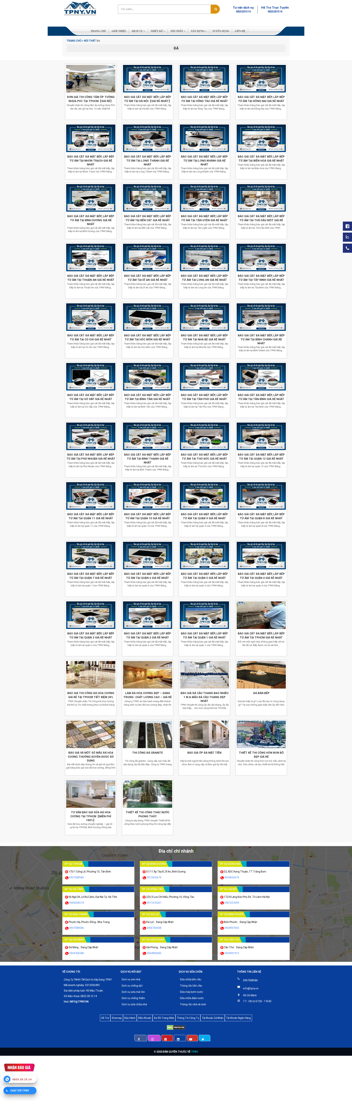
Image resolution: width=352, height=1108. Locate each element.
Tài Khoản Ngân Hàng (238, 1017)
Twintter (204, 1038)
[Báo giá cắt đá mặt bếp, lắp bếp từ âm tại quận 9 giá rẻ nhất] (204, 496)
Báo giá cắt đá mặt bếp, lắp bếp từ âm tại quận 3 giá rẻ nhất (90, 635)
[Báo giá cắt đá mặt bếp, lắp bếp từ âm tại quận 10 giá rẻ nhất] (147, 496)
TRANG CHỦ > (75, 40)
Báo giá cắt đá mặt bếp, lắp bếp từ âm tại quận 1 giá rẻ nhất (204, 635)
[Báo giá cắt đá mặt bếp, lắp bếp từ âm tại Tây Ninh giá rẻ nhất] (261, 257)
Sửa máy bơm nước (191, 991)
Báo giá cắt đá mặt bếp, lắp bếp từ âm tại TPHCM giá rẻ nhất (261, 635)
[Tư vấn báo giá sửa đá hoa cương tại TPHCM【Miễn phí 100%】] (90, 794)
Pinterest (167, 1038)
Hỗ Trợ (105, 1017)
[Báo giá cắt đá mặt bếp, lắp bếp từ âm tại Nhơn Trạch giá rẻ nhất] (90, 138)
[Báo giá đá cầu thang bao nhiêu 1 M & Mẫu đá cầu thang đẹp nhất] (204, 675)
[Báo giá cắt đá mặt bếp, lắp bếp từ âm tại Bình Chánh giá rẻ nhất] (261, 317)
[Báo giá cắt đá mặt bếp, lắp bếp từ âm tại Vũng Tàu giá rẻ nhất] (204, 78)
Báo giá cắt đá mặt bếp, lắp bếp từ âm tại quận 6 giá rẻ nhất (147, 575)
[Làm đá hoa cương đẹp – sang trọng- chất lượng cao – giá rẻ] (147, 675)
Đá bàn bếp (261, 693)
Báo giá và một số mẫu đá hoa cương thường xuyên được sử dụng (91, 756)
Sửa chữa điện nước (192, 998)
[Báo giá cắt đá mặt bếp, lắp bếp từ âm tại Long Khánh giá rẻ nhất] (204, 138)
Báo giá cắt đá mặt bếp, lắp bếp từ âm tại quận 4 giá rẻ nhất (261, 575)
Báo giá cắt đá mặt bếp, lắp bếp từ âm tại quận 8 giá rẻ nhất (261, 516)
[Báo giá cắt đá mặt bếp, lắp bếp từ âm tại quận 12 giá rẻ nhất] (261, 436)
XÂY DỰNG (199, 31)
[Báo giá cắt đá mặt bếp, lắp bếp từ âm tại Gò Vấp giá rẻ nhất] (90, 376)
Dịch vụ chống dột (132, 985)
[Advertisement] (110, 1081)
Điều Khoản (144, 1017)
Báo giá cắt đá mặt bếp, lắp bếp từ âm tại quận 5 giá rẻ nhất (204, 575)
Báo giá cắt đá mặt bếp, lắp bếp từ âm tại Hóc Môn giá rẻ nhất (147, 337)
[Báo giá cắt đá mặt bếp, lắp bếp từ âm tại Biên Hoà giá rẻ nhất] (261, 138)
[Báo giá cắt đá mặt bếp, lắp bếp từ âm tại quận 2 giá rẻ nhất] (147, 615)
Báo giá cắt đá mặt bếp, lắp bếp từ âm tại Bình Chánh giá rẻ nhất (261, 339)
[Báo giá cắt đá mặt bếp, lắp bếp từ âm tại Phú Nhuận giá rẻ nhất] (90, 436)
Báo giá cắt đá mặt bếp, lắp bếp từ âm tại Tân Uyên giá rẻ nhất (204, 218)
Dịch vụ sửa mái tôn (133, 991)
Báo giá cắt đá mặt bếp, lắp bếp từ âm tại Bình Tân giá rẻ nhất (147, 397)
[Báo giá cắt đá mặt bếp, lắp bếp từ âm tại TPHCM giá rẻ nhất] (261, 615)
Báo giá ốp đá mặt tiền (204, 752)
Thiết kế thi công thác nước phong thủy (147, 814)
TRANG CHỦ (98, 31)
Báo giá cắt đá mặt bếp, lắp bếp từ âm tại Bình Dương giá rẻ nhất (90, 220)
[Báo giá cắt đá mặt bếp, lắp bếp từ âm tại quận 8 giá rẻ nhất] (261, 496)
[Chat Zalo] (347, 237)
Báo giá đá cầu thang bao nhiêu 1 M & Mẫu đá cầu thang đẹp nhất (204, 697)
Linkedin (180, 1038)
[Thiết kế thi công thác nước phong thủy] (147, 794)
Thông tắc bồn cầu (191, 985)
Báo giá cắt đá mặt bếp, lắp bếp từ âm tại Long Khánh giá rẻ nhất (204, 160)
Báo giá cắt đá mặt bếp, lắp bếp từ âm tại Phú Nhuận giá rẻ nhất (90, 456)
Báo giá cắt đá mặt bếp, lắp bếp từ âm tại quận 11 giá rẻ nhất (90, 516)
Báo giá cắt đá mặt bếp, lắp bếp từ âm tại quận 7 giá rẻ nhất (90, 575)
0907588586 (76, 877)
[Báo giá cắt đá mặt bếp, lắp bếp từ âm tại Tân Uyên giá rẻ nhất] (204, 198)
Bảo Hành (129, 1017)
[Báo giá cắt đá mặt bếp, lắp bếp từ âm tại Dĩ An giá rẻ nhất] (147, 257)
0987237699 (231, 902)
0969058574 (76, 902)
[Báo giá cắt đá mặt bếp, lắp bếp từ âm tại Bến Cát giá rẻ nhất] (147, 198)
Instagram (154, 1038)
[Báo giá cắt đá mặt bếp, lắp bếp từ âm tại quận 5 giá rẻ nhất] (204, 555)
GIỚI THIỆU (119, 31)
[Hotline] (347, 248)
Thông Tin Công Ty (188, 1017)
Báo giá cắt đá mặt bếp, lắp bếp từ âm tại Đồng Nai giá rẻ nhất (261, 99)
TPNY (194, 1051)
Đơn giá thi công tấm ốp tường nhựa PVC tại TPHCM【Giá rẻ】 (91, 99)
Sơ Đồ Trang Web (164, 1017)
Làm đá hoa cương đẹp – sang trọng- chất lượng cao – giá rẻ (147, 695)
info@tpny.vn (250, 988)
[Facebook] (347, 226)
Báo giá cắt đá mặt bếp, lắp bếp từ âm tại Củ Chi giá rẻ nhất (90, 337)
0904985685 (154, 953)
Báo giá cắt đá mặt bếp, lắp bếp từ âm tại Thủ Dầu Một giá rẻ (261, 218)
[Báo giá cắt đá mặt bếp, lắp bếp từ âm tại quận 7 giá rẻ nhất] (90, 555)
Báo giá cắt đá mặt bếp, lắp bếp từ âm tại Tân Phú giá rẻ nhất (204, 397)
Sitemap (117, 1017)
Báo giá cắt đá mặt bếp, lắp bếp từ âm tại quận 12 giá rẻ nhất (261, 456)
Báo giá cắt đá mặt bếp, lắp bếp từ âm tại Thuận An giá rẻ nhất (90, 277)
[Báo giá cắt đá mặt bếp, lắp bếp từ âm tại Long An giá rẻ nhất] (204, 257)
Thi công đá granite (147, 752)
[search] (215, 9)
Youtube (192, 1038)
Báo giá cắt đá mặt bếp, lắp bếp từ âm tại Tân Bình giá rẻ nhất (261, 397)
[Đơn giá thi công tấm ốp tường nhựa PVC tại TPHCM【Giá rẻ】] (90, 78)
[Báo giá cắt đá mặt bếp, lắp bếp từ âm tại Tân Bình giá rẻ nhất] (261, 376)
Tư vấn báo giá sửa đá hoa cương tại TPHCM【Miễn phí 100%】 (90, 816)
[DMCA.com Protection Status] (176, 1028)
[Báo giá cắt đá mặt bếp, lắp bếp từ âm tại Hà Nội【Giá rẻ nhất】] (147, 78)
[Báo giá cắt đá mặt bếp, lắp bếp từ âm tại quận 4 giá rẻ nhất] (261, 555)
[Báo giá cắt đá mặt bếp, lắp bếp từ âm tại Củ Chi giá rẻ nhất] (90, 317)
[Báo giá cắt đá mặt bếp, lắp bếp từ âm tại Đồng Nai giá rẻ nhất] (261, 78)
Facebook (140, 1038)
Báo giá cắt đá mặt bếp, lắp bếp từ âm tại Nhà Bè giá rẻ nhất (204, 337)
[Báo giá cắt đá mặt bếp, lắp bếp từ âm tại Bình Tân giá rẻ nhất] (147, 376)
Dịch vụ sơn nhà (131, 979)
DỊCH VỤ (138, 31)
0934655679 (231, 877)
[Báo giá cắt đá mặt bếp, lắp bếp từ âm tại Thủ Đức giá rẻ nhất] (204, 436)
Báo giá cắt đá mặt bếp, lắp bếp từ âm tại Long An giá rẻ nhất (204, 277)
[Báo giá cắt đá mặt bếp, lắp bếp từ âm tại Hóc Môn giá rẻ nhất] (147, 317)
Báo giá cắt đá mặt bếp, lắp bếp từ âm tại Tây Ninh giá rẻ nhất (261, 277)
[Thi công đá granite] (147, 734)
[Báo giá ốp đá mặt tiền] (204, 734)
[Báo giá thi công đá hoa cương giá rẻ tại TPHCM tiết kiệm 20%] (90, 675)
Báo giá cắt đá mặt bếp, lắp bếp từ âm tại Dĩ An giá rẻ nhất (147, 277)
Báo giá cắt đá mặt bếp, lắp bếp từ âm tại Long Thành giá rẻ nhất (147, 160)
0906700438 (154, 927)
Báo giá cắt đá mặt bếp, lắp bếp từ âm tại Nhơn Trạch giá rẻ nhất (90, 160)
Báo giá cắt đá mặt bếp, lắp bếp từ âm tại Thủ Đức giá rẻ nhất (204, 456)
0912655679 (154, 877)
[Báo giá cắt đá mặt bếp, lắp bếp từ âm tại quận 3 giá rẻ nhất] (90, 615)
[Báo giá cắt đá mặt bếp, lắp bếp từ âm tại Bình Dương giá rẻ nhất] (90, 198)
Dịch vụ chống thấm (133, 998)
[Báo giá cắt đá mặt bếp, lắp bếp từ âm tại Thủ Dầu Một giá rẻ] (261, 198)
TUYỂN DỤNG (220, 31)
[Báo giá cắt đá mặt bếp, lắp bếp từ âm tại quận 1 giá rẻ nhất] (204, 615)
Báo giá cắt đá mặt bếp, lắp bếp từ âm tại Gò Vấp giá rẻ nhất (90, 397)
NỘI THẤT (177, 31)
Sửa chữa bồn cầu (190, 979)
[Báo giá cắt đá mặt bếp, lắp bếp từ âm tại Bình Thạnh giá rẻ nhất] (147, 436)
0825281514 (243, 11)
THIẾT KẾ (158, 31)
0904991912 (231, 953)
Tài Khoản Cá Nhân (212, 1017)
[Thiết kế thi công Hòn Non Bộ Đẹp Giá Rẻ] (261, 734)
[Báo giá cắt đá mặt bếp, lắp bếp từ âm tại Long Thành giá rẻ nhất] (147, 138)
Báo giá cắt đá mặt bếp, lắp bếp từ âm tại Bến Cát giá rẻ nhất (147, 218)
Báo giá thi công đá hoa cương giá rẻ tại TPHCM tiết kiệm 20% (90, 695)
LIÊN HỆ (240, 31)
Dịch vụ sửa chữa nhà (134, 1004)
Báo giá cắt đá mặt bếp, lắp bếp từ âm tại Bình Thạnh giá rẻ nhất (147, 458)
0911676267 (154, 902)
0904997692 (231, 927)
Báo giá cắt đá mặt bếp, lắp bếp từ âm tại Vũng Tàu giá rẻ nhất (204, 99)
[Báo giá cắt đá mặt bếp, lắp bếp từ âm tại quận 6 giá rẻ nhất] (147, 555)
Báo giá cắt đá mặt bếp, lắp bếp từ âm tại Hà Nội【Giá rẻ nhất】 (147, 99)
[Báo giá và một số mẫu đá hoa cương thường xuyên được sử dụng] (90, 734)
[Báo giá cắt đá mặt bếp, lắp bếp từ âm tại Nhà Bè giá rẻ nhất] (204, 317)
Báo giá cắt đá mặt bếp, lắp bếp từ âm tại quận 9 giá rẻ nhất (204, 516)
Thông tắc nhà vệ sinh (193, 1004)
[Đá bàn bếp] (261, 675)
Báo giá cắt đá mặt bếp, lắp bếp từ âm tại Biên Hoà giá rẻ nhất (261, 158)
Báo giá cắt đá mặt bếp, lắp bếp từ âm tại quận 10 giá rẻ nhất (147, 516)
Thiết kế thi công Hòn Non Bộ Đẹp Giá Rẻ (261, 754)
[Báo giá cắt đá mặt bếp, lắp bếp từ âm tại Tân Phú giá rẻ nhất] (204, 376)
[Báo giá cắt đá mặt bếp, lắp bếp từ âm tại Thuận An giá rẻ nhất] (90, 257)
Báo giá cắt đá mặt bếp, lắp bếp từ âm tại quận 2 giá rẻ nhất (147, 635)
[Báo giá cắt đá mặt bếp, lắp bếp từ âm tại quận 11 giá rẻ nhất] (90, 496)
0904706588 (76, 953)
